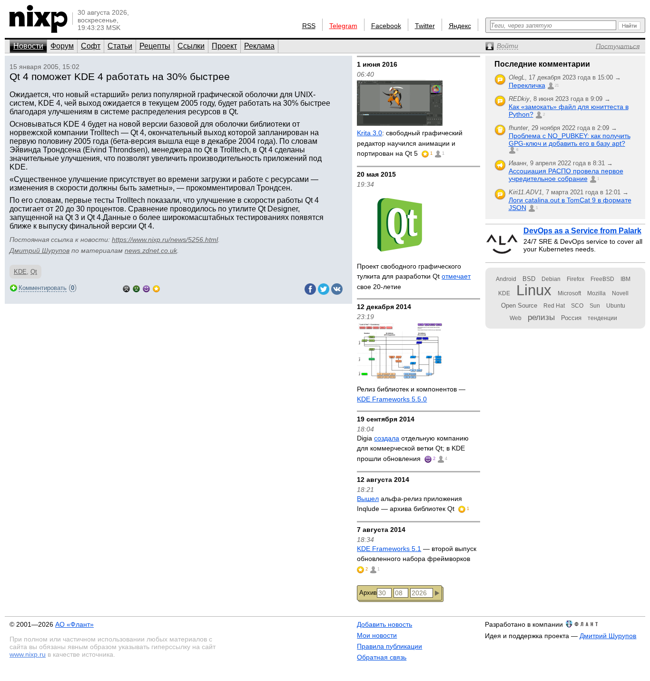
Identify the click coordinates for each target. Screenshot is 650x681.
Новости (28, 46)
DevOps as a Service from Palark (582, 231)
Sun (595, 306)
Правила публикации (389, 646)
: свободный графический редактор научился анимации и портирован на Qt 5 (410, 143)
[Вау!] (156, 287)
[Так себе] (136, 287)
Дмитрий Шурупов (39, 250)
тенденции (602, 318)
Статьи (120, 46)
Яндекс (460, 26)
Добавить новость (384, 624)
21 (557, 85)
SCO (577, 306)
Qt (33, 271)
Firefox (575, 279)
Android (506, 279)
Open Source (519, 305)
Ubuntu (615, 306)
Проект (224, 46)
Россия (571, 317)
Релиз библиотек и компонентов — (411, 394)
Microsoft (569, 293)
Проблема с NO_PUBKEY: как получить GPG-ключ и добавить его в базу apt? (569, 139)
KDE (20, 271)
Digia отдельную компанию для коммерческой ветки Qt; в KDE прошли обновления (413, 448)
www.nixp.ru (28, 654)
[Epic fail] (126, 287)
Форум (62, 46)
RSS (308, 26)
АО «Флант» (74, 624)
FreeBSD (602, 279)
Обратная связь (381, 657)
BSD (528, 278)
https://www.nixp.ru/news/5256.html (165, 239)
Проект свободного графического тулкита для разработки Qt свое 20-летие (414, 276)
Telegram (343, 26)
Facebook (386, 26)
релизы (541, 317)
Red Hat (554, 306)
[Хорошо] (146, 287)
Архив (368, 592)
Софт (90, 46)
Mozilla (596, 293)
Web (516, 318)
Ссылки (191, 46)
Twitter (425, 26)
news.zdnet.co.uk (151, 250)
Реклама (259, 46)
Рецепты (154, 46)
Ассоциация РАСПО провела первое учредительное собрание (566, 174)
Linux (534, 290)
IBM (625, 279)
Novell (620, 293)
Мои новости (377, 635)
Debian (551, 279)
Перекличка (527, 85)
